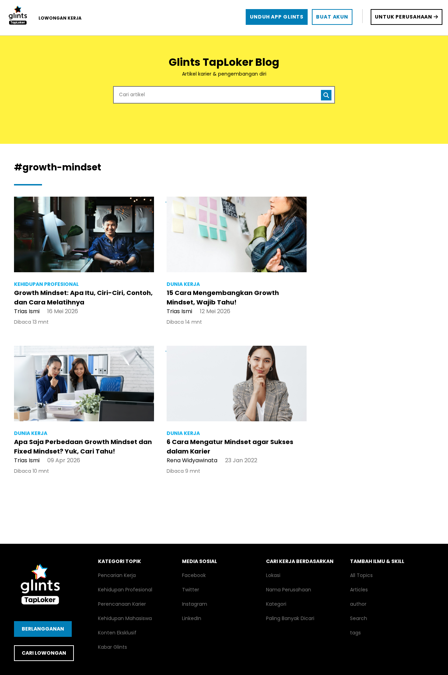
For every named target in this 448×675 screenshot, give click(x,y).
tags (355, 632)
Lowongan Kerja (60, 18)
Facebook (194, 575)
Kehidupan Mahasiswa (125, 618)
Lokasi (273, 575)
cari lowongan (44, 652)
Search (358, 618)
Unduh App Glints (276, 16)
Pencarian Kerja (117, 575)
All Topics (361, 575)
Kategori (276, 603)
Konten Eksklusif (117, 632)
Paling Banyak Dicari (290, 618)
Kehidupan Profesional (125, 589)
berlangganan (43, 628)
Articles (359, 589)
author (358, 603)
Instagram (194, 603)
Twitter (190, 589)
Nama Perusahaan (288, 589)
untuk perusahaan (404, 16)
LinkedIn (191, 618)
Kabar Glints (112, 647)
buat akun (332, 16)
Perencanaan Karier (122, 603)
